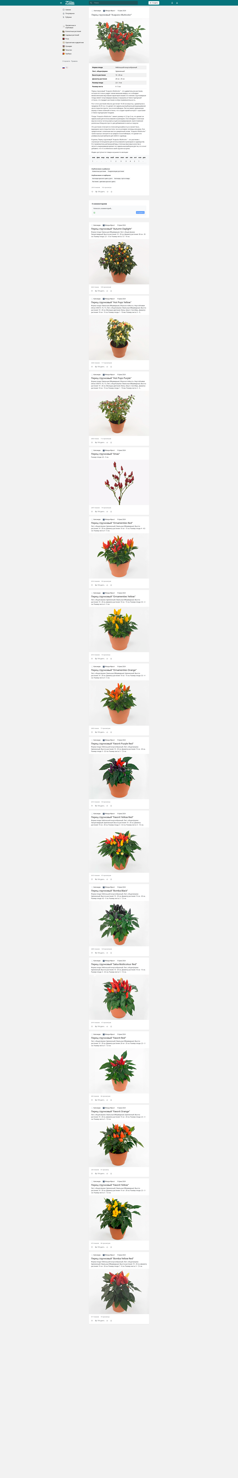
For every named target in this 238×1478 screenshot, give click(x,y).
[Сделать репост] (108, 191)
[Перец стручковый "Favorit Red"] (119, 1065)
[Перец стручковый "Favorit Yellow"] (119, 1212)
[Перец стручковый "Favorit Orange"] (119, 1138)
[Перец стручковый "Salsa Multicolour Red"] (119, 991)
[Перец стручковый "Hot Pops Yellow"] (119, 330)
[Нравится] (93, 191)
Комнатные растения (99, 171)
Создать (155, 3)
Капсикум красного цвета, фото (102, 178)
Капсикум (97, 11)
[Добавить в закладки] (112, 191)
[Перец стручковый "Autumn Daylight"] (119, 255)
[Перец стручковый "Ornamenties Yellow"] (119, 623)
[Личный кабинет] (177, 3)
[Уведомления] (172, 3)
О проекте (66, 61)
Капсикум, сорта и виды (122, 178)
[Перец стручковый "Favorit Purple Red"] (119, 770)
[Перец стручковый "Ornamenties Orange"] (119, 697)
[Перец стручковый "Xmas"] (119, 479)
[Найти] (91, 3)
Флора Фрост (110, 11)
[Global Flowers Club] (70, 3)
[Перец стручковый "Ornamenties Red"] (119, 550)
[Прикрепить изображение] (94, 212)
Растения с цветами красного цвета (103, 181)
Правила (74, 61)
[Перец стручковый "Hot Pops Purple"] (119, 406)
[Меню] (61, 3)
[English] (67, 68)
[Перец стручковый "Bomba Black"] (119, 917)
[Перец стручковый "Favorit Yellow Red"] (119, 844)
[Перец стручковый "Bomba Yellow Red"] (119, 1285)
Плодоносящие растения (116, 171)
